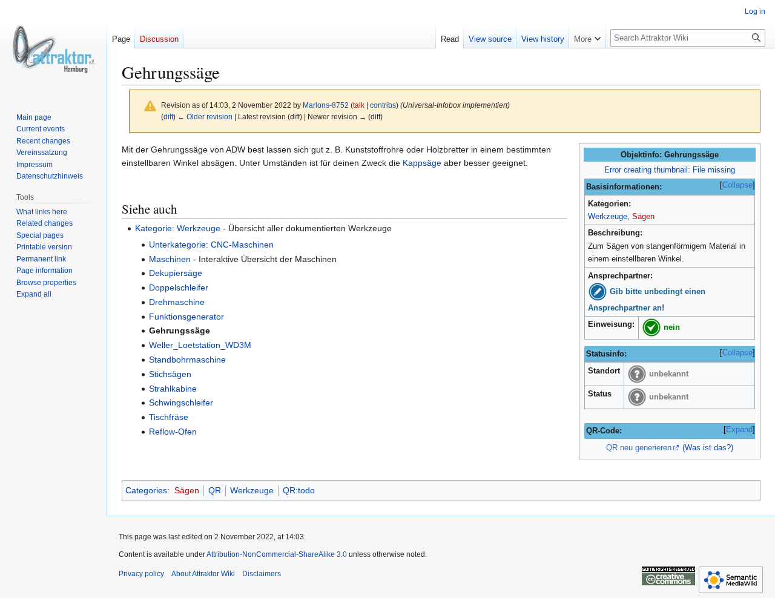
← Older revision (204, 116)
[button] (587, 36)
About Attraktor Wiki (203, 574)
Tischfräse (168, 417)
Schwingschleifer (181, 402)
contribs (383, 105)
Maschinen (170, 259)
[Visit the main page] (53, 48)
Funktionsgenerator (186, 316)
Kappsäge (422, 163)
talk (358, 105)
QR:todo (299, 490)
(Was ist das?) (707, 447)
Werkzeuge (607, 216)
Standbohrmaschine (187, 359)
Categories (146, 490)
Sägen (643, 216)
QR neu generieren (638, 447)
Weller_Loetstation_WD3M (200, 345)
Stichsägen (170, 374)
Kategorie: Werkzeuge (177, 228)
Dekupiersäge (175, 273)
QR (214, 490)
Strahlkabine (173, 388)
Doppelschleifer (178, 287)
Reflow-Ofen (173, 431)
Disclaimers (261, 574)
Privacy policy (141, 574)
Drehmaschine (177, 302)
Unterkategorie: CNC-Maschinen (211, 244)
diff (168, 116)
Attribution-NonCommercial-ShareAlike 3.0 (276, 554)
